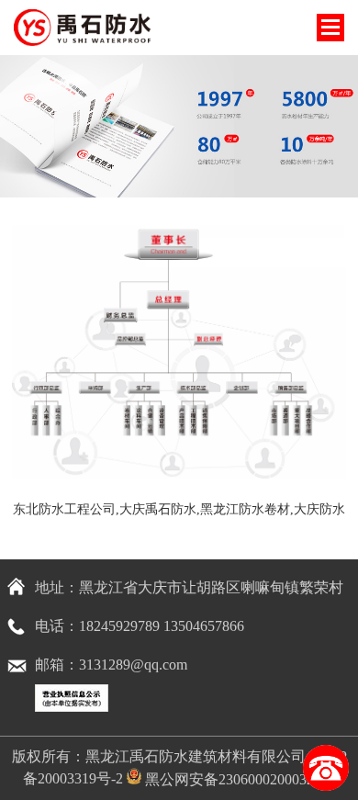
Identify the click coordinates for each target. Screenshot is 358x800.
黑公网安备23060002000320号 (238, 779)
